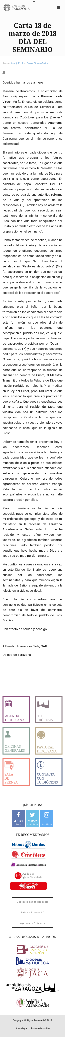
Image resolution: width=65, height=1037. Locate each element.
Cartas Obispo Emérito (38, 63)
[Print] (5, 72)
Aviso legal (21, 1028)
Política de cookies (40, 1028)
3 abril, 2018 (16, 63)
